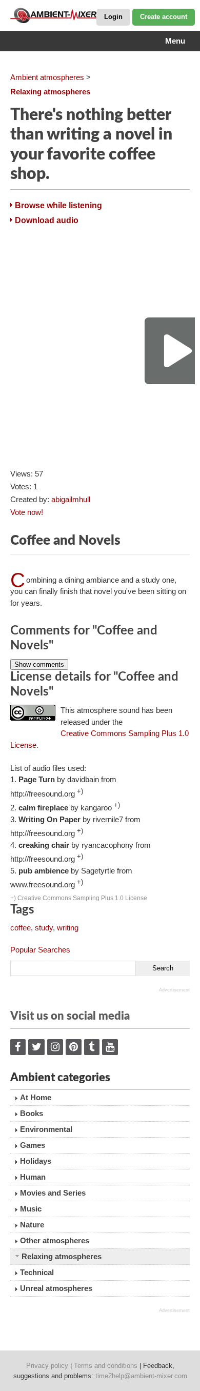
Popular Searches (40, 949)
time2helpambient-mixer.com (141, 1376)
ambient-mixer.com (61, 15)
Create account (163, 17)
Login (113, 17)
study (44, 927)
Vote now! (26, 512)
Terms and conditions (105, 1365)
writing (67, 927)
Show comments (39, 664)
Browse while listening (58, 205)
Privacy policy (47, 1365)
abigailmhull (70, 499)
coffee (20, 927)
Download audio (46, 220)
